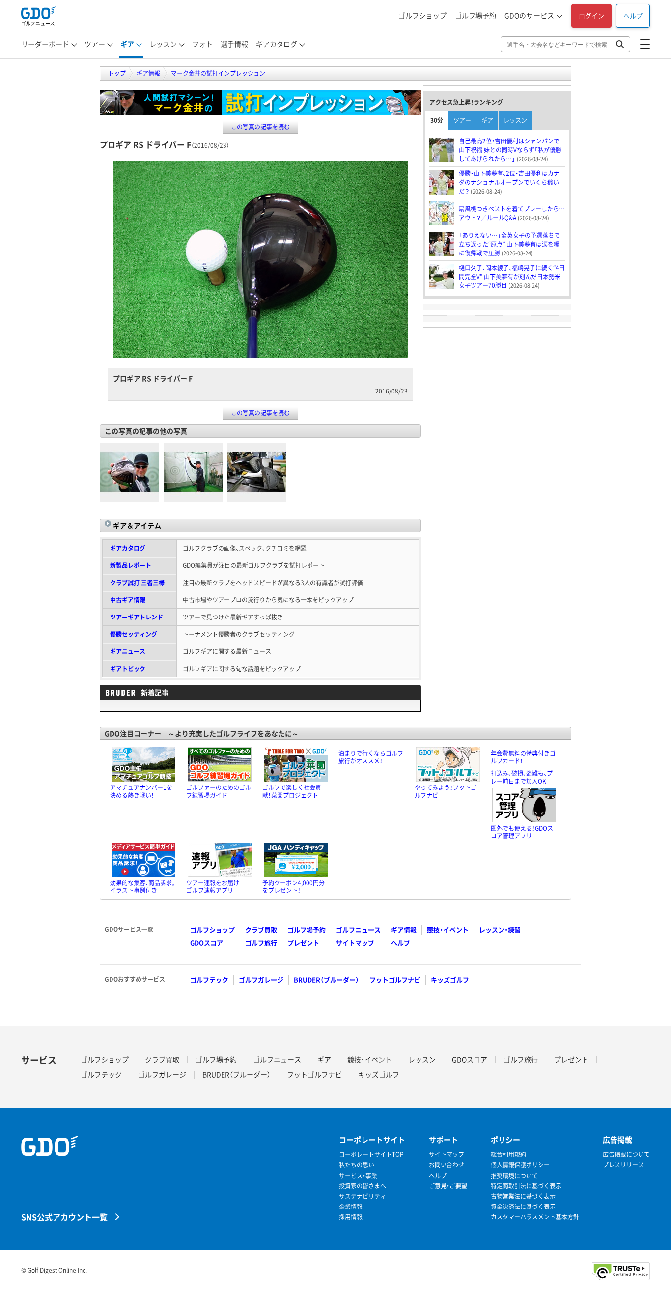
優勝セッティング (133, 634)
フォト (202, 44)
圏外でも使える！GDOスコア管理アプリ (522, 832)
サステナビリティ (362, 1196)
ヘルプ (633, 15)
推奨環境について (514, 1176)
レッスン (163, 44)
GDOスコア (206, 942)
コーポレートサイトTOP (371, 1155)
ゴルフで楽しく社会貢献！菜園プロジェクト (291, 791)
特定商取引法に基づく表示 (526, 1186)
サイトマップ (355, 942)
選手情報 (234, 44)
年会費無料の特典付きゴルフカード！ (523, 757)
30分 (436, 120)
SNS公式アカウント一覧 (64, 1216)
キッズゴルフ (450, 979)
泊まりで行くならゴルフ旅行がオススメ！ (370, 757)
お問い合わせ (446, 1165)
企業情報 (351, 1207)
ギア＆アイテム (137, 525)
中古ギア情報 (127, 599)
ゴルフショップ (422, 15)
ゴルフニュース (358, 929)
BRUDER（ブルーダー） (326, 979)
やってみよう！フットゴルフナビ (445, 791)
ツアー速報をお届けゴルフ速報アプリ (212, 886)
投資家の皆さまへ (362, 1186)
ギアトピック (127, 668)
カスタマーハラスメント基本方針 (535, 1217)
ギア (127, 44)
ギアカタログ (276, 44)
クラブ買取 (261, 929)
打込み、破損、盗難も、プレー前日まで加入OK (522, 777)
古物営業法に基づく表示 (523, 1196)
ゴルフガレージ (261, 979)
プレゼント (303, 942)
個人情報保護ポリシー (520, 1165)
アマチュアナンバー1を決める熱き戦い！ (141, 791)
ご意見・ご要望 (448, 1186)
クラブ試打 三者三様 (137, 582)
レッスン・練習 (500, 929)
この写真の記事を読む (260, 126)
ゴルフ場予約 (475, 15)
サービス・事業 (358, 1176)
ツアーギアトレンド (136, 617)
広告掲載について (626, 1155)
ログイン (591, 15)
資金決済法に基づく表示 (523, 1207)
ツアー (94, 44)
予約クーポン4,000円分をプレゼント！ (293, 886)
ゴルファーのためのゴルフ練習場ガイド (218, 791)
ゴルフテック (209, 979)
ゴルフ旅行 (261, 942)
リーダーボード (45, 44)
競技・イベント (448, 929)
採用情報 (351, 1217)
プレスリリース (623, 1165)
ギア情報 (404, 929)
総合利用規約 (508, 1155)
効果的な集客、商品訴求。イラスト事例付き (143, 886)
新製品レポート (130, 565)
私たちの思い (356, 1165)
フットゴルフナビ (394, 979)
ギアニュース (127, 651)
